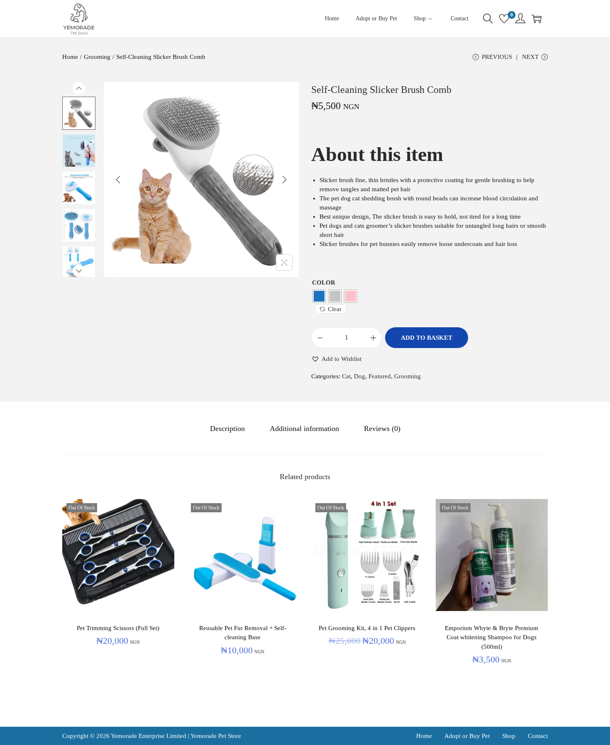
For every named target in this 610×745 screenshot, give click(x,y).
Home (70, 57)
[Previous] (118, 179)
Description (227, 428)
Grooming (97, 57)
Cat (346, 376)
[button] (336, 358)
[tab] (227, 428)
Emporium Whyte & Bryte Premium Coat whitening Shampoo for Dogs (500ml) (491, 637)
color (323, 282)
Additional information (304, 428)
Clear (335, 309)
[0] (504, 19)
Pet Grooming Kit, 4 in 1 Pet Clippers (367, 628)
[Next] (284, 179)
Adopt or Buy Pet (467, 736)
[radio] (319, 296)
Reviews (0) (382, 428)
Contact (538, 736)
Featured (379, 376)
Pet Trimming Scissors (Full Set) (118, 628)
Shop (508, 736)
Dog (359, 376)
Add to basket (426, 337)
